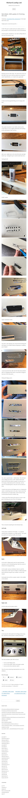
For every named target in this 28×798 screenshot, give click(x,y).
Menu (14, 8)
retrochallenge (8, 686)
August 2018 (4, 759)
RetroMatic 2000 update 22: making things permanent (8, 693)
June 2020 (4, 745)
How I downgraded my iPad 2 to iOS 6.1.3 (10, 723)
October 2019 (4, 751)
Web (2, 794)
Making (3, 789)
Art (2, 785)
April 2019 (4, 753)
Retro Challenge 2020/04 (6, 722)
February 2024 (4, 740)
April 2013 (4, 774)
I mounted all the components (13, 19)
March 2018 (4, 763)
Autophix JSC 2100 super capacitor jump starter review (12, 712)
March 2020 (4, 748)
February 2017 (4, 771)
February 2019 (4, 756)
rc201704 (3, 686)
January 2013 (4, 777)
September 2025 (5, 738)
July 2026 (3, 736)
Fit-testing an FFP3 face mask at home (9, 710)
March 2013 (4, 776)
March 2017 (4, 769)
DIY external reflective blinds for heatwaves (10, 709)
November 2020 (5, 741)
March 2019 (4, 754)
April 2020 (4, 746)
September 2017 (5, 764)
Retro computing (15, 684)
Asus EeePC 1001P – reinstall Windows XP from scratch (13, 728)
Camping (3, 787)
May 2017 (4, 766)
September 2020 (5, 743)
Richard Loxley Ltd (14, 3)
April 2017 (4, 767)
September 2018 (5, 758)
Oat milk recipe (5, 720)
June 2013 (4, 772)
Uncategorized (4, 792)
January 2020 (4, 749)
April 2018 (4, 761)
